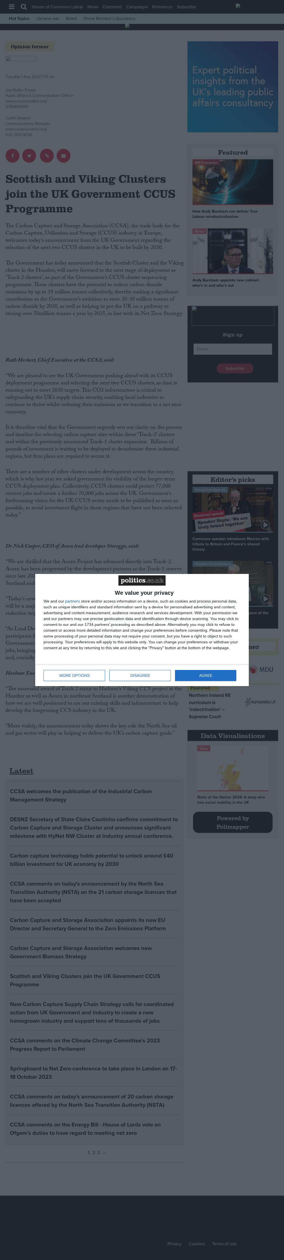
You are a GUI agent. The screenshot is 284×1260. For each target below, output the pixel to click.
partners (72, 601)
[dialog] (142, 630)
